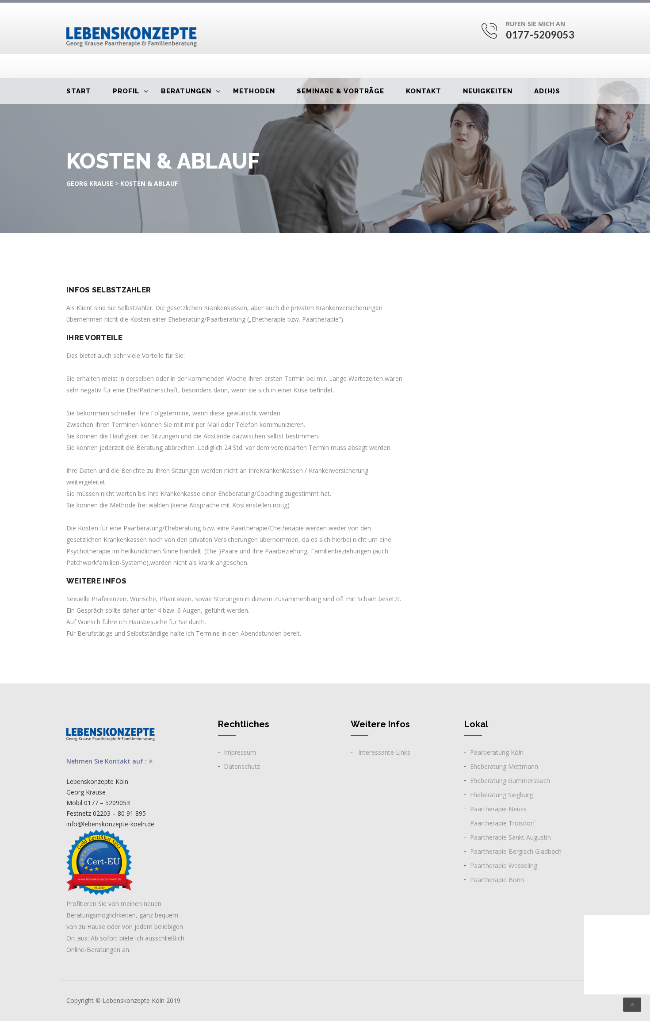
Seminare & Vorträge (340, 91)
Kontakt (423, 91)
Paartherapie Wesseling (503, 865)
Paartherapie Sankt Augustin (510, 837)
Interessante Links (383, 752)
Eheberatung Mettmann (504, 766)
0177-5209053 (540, 35)
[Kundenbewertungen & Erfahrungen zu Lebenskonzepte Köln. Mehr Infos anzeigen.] (617, 954)
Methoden (254, 91)
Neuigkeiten (487, 91)
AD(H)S (547, 91)
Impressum (240, 752)
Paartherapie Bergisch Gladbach (516, 851)
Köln (516, 752)
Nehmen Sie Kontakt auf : (106, 761)
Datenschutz (242, 766)
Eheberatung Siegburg (501, 795)
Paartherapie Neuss (498, 809)
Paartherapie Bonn (497, 879)
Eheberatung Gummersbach (510, 780)
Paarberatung (489, 752)
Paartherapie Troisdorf (502, 823)
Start (78, 91)
